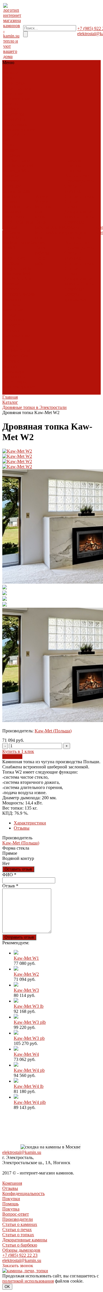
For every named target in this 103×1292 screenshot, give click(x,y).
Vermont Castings (19, 294)
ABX (8, 222)
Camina (10, 227)
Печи (8, 88)
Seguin (24, 191)
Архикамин (14, 319)
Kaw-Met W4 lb (28, 1086)
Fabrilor (10, 160)
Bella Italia (23, 222)
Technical (11, 206)
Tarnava (10, 201)
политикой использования (28, 1281)
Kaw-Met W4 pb (29, 1070)
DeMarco (11, 325)
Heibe (8, 391)
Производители (79, 180)
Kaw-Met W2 (26, 974)
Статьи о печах (79, 196)
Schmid (10, 191)
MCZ (26, 170)
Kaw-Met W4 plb (30, 1102)
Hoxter (24, 160)
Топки (9, 77)
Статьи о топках (73, 204)
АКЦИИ (11, 134)
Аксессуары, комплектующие (19, 127)
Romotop (11, 180)
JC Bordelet (11, 348)
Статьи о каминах (73, 189)
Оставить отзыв (18, 869)
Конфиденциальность (23, 1193)
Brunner (10, 150)
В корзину (12, 756)
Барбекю (11, 108)
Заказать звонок (17, 1265)
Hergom (10, 268)
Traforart (11, 355)
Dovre (19, 258)
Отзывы (21, 828)
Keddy (9, 278)
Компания (12, 1183)
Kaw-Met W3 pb (29, 1038)
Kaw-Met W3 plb (30, 1022)
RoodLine (12, 186)
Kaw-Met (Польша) (53, 730)
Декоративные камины (78, 214)
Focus (8, 345)
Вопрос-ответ (77, 175)
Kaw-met (24, 165)
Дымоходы (13, 114)
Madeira (10, 242)
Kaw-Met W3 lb (28, 1006)
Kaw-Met (21, 273)
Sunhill (9, 247)
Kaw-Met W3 (26, 990)
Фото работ (40, 261)
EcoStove (11, 263)
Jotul (7, 273)
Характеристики (30, 822)
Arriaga (10, 314)
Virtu (24, 355)
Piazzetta (11, 175)
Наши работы (42, 225)
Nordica (23, 278)
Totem (27, 206)
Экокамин (13, 211)
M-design (11, 170)
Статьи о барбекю (79, 219)
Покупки (11, 1198)
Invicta (9, 165)
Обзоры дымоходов (75, 230)
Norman (10, 366)
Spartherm (12, 196)
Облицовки (14, 83)
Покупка (73, 170)
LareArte (11, 237)
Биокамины (14, 119)
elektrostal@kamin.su (21, 1152)
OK (7, 1287)
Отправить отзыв (19, 937)
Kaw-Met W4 (26, 1054)
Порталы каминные (17, 91)
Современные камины (16, 101)
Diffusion (11, 155)
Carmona (11, 330)
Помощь (10, 1203)
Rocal (24, 350)
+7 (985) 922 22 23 (19, 1255)
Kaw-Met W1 (26, 958)
